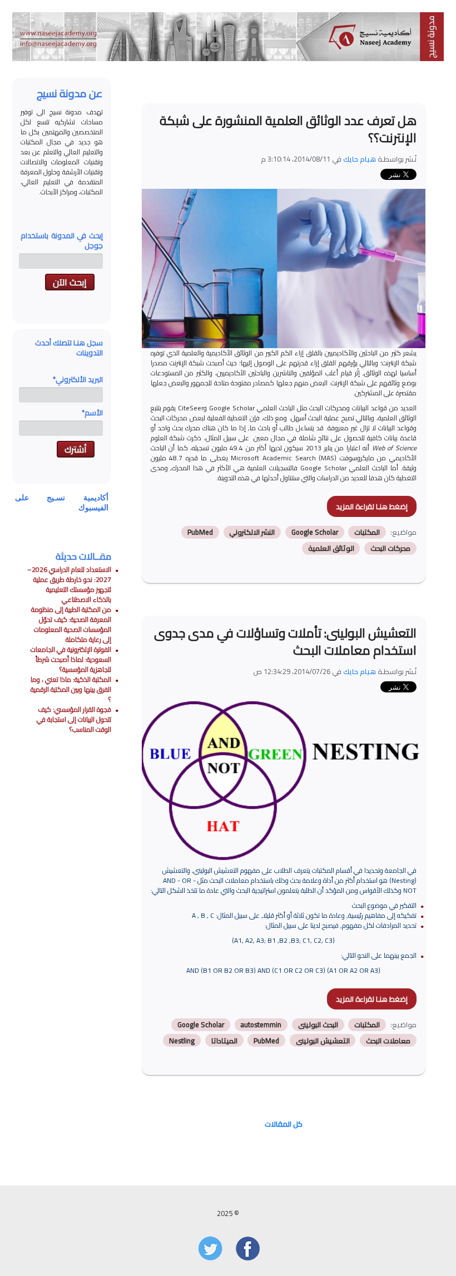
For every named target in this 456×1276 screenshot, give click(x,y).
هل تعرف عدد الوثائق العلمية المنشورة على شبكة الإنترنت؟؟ (288, 129)
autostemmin (260, 1024)
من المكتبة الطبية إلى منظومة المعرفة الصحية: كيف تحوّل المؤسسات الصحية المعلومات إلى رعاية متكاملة (71, 624)
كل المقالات (284, 1124)
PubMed (200, 532)
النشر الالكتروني (252, 532)
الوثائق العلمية (331, 548)
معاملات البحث (388, 1040)
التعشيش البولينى (323, 1040)
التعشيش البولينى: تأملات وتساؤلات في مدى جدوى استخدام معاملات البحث (285, 641)
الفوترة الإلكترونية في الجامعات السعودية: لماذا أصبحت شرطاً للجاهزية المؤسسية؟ (71, 659)
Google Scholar (314, 532)
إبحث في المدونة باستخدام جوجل (62, 240)
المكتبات (367, 532)
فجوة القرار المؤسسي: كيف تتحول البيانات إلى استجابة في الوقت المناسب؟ (74, 719)
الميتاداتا (224, 1040)
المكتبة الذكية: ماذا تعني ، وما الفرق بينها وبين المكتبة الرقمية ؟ (71, 689)
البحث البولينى (318, 1024)
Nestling (182, 1040)
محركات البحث (390, 548)
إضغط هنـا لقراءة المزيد (372, 506)
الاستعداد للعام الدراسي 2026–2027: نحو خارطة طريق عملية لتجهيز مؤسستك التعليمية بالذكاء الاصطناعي (69, 584)
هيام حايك (359, 158)
